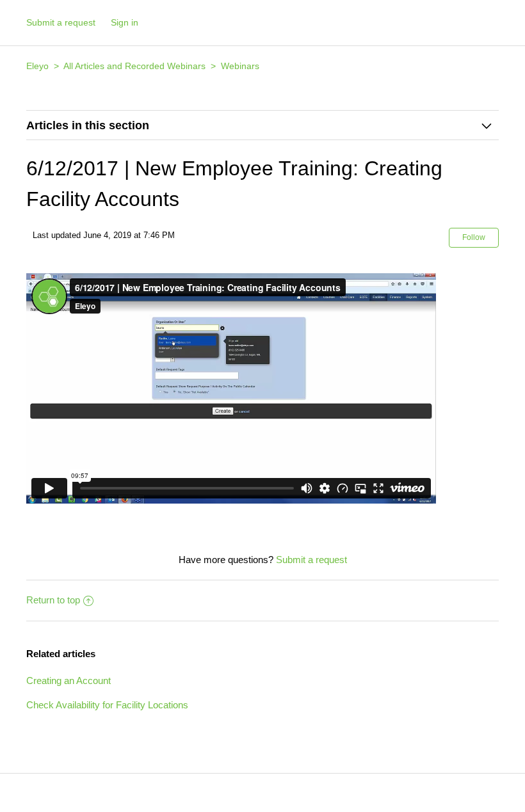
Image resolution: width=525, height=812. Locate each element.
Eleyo (37, 66)
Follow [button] (473, 237)
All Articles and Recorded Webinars (134, 66)
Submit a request (60, 22)
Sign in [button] (124, 22)
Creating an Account (68, 680)
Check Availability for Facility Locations (107, 704)
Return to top (53, 599)
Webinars (240, 66)
